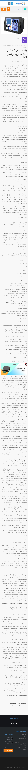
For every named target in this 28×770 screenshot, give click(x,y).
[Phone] (9, 3)
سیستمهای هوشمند (22, 45)
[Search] (8, 9)
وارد (14, 706)
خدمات (24, 736)
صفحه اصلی (23, 734)
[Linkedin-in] (11, 723)
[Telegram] (12, 3)
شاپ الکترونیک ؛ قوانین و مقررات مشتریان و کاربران (20, 741)
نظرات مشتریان (22, 738)
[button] (24, 8)
